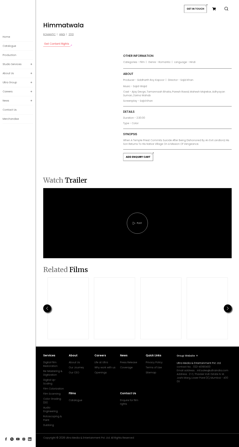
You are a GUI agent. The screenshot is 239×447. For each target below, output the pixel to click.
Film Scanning (52, 393)
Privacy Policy (154, 362)
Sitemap (151, 372)
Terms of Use (154, 367)
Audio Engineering (50, 409)
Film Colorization (53, 388)
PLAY (139, 223)
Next (227, 308)
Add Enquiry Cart (138, 157)
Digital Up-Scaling (49, 381)
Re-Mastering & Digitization (52, 373)
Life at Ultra (101, 362)
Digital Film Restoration (50, 364)
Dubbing (48, 425)
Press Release (128, 362)
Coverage (126, 367)
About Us (74, 362)
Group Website (186, 355)
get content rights (56, 44)
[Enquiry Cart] (213, 8)
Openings (100, 372)
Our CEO (74, 372)
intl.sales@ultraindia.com (212, 370)
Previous (47, 308)
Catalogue (75, 400)
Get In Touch (195, 9)
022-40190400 (201, 366)
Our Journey (76, 367)
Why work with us (104, 367)
